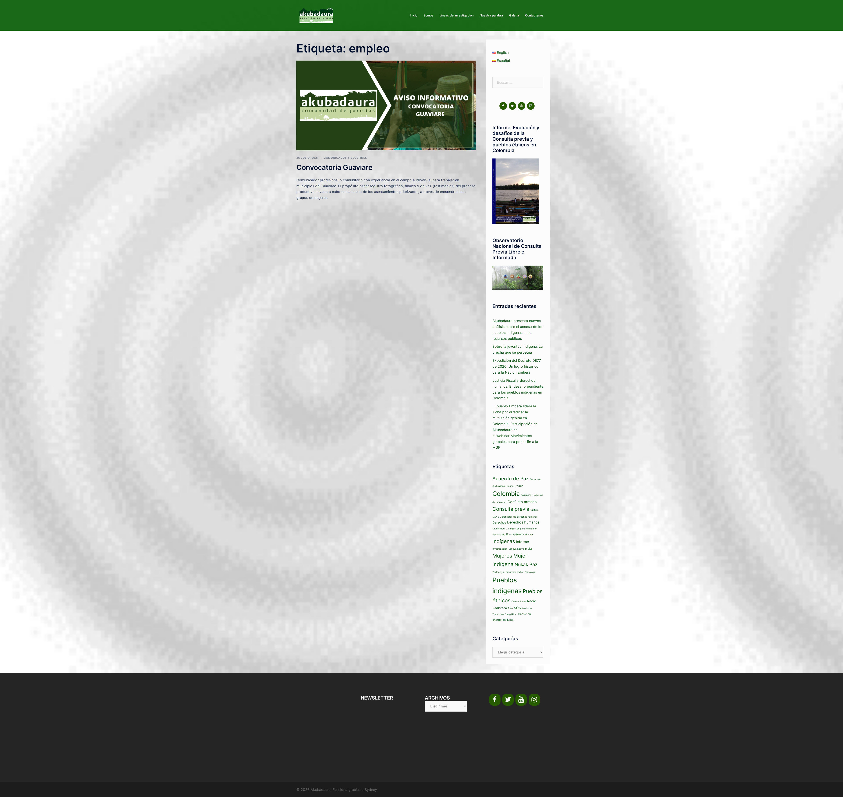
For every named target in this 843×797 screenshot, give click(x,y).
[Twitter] (512, 106)
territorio (527, 608)
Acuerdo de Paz (510, 478)
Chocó (519, 486)
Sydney (371, 789)
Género (518, 534)
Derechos (499, 522)
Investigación (499, 548)
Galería (514, 15)
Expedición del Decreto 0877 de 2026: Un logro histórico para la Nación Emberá (516, 366)
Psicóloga (529, 572)
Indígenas (503, 541)
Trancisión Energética (504, 614)
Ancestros (535, 479)
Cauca (509, 486)
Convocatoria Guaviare (334, 167)
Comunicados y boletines (345, 157)
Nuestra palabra (491, 15)
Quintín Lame (519, 601)
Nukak (521, 564)
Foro (509, 534)
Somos (428, 15)
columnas (526, 495)
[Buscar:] (518, 82)
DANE (495, 516)
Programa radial (514, 572)
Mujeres (502, 555)
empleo (521, 528)
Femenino (531, 528)
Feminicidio (498, 534)
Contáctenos (534, 15)
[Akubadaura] (316, 15)
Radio (531, 601)
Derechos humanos (523, 522)
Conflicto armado (522, 502)
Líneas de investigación (457, 15)
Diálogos (511, 528)
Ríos (510, 608)
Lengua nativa (516, 548)
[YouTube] (521, 106)
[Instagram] (531, 106)
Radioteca (499, 608)
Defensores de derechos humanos (519, 516)
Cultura (534, 510)
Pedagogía (498, 572)
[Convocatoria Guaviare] (386, 105)
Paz (533, 564)
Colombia (506, 493)
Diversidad (498, 528)
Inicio (413, 15)
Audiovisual (498, 486)
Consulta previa (510, 509)
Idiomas (529, 534)
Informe (522, 542)
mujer (528, 548)
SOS (517, 608)
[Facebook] (503, 106)
